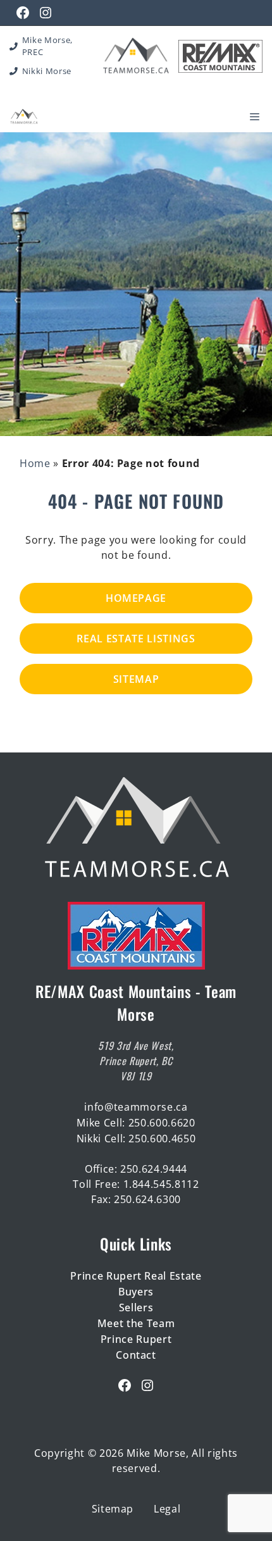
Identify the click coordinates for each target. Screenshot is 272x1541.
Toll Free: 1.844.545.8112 (136, 1184)
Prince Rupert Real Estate (136, 1276)
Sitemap (136, 679)
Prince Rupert (136, 1339)
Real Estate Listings (136, 639)
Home (35, 463)
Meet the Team (136, 1323)
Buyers (136, 1292)
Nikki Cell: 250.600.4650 (136, 1138)
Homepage (136, 598)
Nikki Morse (46, 71)
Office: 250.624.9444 (136, 1169)
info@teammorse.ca (135, 1107)
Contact (136, 1355)
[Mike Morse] (24, 116)
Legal (167, 1509)
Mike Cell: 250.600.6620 (136, 1123)
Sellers (136, 1307)
